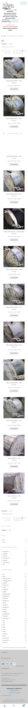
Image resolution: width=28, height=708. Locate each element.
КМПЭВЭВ (5, 611)
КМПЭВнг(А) (5, 605)
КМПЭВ (4, 602)
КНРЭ (4, 624)
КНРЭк (4, 627)
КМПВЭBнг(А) (5, 589)
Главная (4, 36)
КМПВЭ (4, 587)
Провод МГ (5, 555)
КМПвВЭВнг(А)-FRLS (7, 580)
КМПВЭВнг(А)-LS (6, 596)
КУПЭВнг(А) (5, 633)
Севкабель (5, 560)
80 (19, 50)
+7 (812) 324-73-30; (14, 20)
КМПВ (4, 576)
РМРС (4, 542)
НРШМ (4, 635)
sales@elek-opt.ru (10, 25)
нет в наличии (14, 89)
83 (6, 52)
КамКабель (5, 553)
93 (14, 52)
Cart (21, 705)
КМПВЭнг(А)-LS (6, 600)
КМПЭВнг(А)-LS (6, 607)
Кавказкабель (6, 551)
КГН (3, 574)
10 (16, 36)
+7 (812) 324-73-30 (5, 678)
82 (25, 50)
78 (14, 50)
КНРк (4, 622)
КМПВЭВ (4, 591)
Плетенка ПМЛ (6, 638)
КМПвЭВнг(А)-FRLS (7, 594)
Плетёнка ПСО (6, 640)
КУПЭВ (4, 631)
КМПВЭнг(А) (5, 598)
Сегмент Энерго (6, 562)
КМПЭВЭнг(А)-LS (6, 618)
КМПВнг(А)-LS (6, 585)
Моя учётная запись (4, 706)
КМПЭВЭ (4, 609)
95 (19, 52)
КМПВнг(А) (5, 582)
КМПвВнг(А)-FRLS (6, 578)
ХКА (3, 564)
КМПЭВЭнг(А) (5, 616)
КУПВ (4, 629)
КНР (4, 620)
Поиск (14, 706)
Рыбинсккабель (6, 558)
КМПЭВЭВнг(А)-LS (6, 613)
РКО (4, 539)
